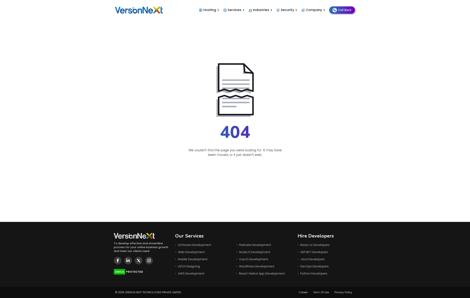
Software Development (194, 245)
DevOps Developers (314, 266)
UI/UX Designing (189, 266)
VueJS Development (253, 259)
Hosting (211, 10)
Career (303, 292)
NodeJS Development (254, 252)
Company (316, 10)
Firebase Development (255, 245)
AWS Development (191, 273)
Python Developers (313, 273)
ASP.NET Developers (314, 252)
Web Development (191, 252)
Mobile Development (192, 259)
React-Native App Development (262, 273)
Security (290, 10)
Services (237, 10)
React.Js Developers (314, 245)
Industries (263, 10)
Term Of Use (321, 292)
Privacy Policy (343, 292)
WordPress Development (256, 266)
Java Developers (312, 259)
